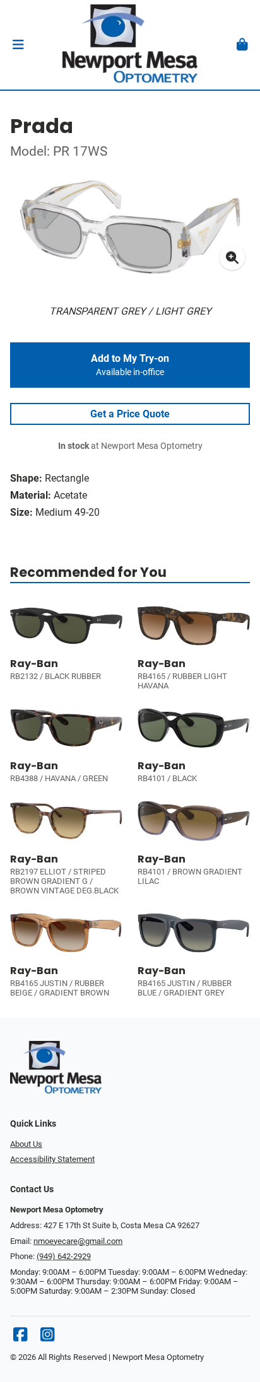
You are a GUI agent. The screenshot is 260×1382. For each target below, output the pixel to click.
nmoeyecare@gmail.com (77, 1241)
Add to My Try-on (130, 365)
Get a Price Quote (130, 414)
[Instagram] (47, 1337)
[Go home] (130, 45)
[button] (18, 45)
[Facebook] (20, 1337)
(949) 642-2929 (64, 1256)
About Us (26, 1144)
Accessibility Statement (52, 1159)
